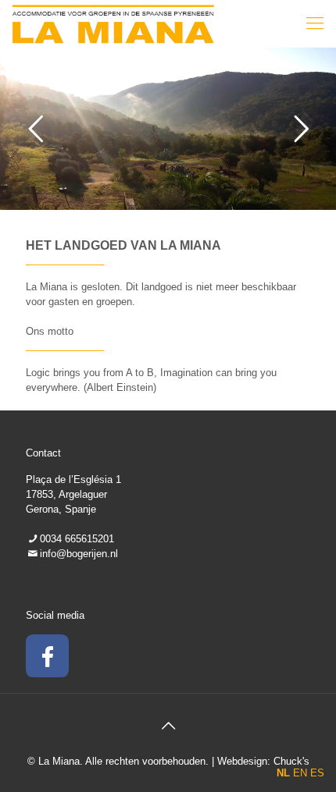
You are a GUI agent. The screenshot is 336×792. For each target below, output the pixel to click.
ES (317, 773)
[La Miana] (113, 23)
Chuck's (291, 761)
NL (283, 773)
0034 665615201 (77, 539)
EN (300, 773)
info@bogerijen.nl (79, 553)
